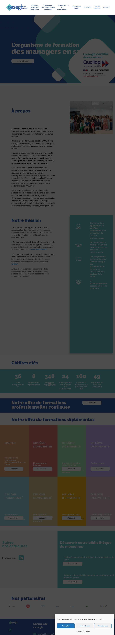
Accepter (66, 626)
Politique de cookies (83, 631)
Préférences (103, 626)
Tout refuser (84, 626)
